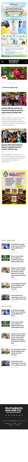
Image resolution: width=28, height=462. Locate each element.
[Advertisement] (14, 222)
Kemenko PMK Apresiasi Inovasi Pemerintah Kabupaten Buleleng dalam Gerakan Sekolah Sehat (12, 110)
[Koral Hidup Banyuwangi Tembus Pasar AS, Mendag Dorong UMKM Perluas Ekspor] (5, 246)
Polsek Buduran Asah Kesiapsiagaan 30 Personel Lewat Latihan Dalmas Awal (18, 297)
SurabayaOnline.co (14, 420)
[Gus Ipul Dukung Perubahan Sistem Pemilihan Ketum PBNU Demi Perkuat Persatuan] (5, 285)
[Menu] (2, 61)
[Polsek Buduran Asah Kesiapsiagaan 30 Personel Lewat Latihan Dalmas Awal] (5, 297)
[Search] (26, 61)
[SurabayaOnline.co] (14, 61)
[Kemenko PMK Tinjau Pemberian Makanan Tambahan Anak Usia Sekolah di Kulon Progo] (14, 136)
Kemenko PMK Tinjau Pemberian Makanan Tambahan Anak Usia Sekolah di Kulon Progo (11, 147)
